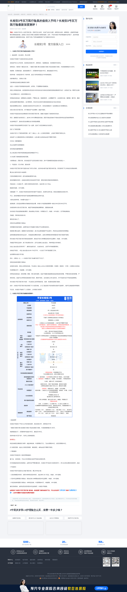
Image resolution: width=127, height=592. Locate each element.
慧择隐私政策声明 (75, 573)
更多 (115, 65)
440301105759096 (85, 576)
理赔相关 (55, 560)
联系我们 (40, 563)
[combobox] (104, 37)
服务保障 (32, 560)
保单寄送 (40, 560)
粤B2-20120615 (63, 576)
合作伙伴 (64, 573)
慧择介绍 (17, 563)
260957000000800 (40, 576)
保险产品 (35, 14)
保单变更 (47, 560)
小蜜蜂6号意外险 (16, 518)
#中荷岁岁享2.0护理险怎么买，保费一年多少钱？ (36, 510)
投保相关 (17, 560)
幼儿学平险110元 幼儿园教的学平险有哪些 (100, 113)
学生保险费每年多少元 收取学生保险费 (99, 117)
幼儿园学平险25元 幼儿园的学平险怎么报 (100, 130)
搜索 (81, 7)
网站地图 (59, 573)
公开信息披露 (56, 2)
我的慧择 (24, 2)
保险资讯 (29, 14)
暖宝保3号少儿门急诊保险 (35, 518)
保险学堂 (23, 14)
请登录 (12, 2)
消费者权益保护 (83, 2)
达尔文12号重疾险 (54, 518)
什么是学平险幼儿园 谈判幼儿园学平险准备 (100, 122)
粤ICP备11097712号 (96, 576)
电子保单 (25, 560)
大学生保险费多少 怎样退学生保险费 (98, 134)
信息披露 (68, 573)
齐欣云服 (49, 573)
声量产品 (41, 14)
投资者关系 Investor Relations (69, 2)
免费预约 (101, 51)
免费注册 (17, 2)
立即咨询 (62, 490)
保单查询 (40, 2)
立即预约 (100, 588)
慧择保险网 (16, 14)
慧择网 (24, 29)
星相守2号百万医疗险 (73, 518)
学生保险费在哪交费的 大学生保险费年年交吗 (101, 126)
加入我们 (32, 563)
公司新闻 (25, 563)
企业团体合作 (32, 2)
